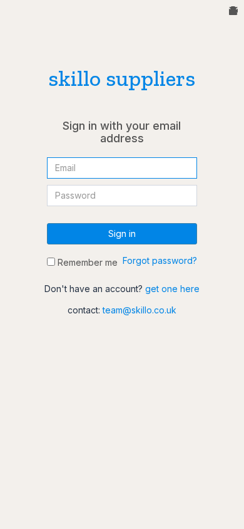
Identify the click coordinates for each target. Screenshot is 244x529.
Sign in (122, 233)
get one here (172, 288)
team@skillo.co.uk (139, 310)
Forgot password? (160, 260)
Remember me (86, 262)
